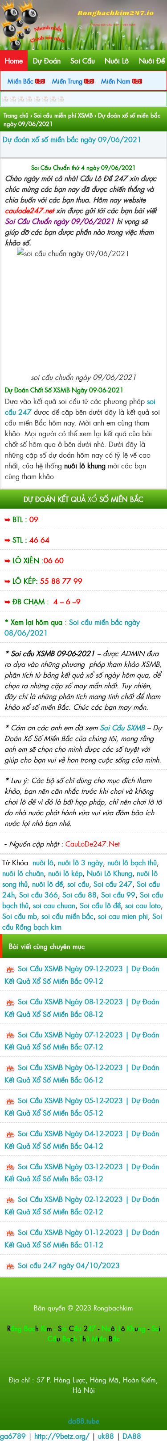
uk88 (106, 1435)
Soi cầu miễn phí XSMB (63, 115)
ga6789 (13, 1435)
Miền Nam (116, 80)
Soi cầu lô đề (100, 905)
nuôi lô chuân (23, 873)
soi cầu (78, 883)
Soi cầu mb (19, 915)
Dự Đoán (47, 60)
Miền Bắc (21, 80)
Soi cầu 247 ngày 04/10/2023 (69, 1265)
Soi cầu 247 (113, 883)
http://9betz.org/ (62, 1435)
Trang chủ (16, 115)
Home (14, 60)
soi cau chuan (54, 905)
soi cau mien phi (123, 915)
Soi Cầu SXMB (122, 727)
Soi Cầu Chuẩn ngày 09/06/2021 (59, 220)
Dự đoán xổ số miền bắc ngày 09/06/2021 (72, 139)
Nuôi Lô (117, 60)
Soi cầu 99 (118, 894)
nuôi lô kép (65, 873)
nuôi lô (43, 862)
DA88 (131, 1435)
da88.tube (83, 1421)
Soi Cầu (82, 60)
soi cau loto (143, 905)
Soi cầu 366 (38, 894)
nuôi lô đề (47, 883)
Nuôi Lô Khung (109, 873)
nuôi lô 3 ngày (80, 862)
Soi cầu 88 (79, 894)
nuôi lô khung (86, 465)
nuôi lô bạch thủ (132, 862)
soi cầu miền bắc (67, 915)
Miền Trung (68, 80)
